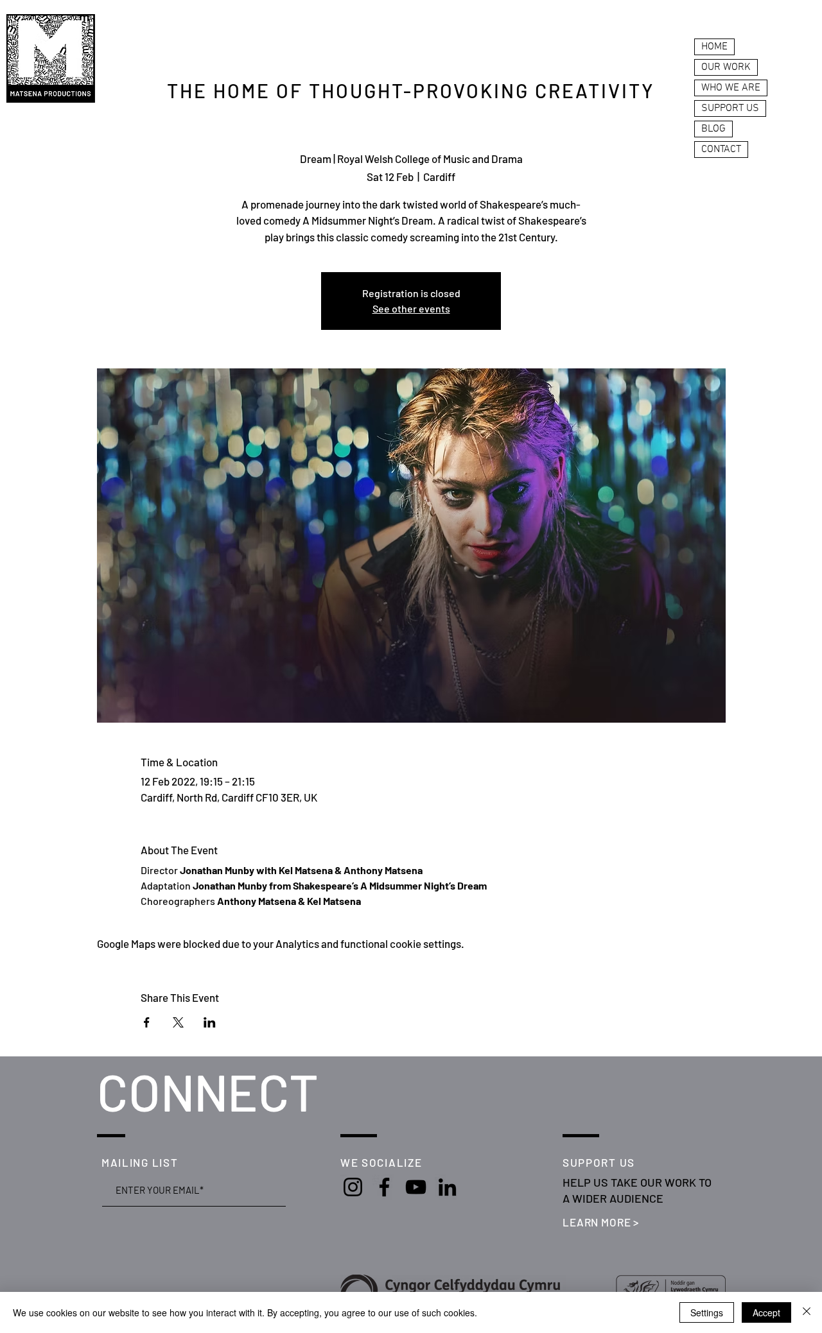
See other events (411, 308)
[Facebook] (384, 1187)
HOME (714, 46)
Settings (706, 1312)
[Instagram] (352, 1187)
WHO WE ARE (730, 88)
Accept (766, 1312)
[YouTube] (415, 1187)
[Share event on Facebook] (147, 1022)
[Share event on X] (178, 1022)
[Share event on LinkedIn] (210, 1022)
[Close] (806, 1312)
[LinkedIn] (447, 1187)
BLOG (713, 129)
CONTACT (721, 149)
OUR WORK (726, 67)
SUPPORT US (730, 108)
